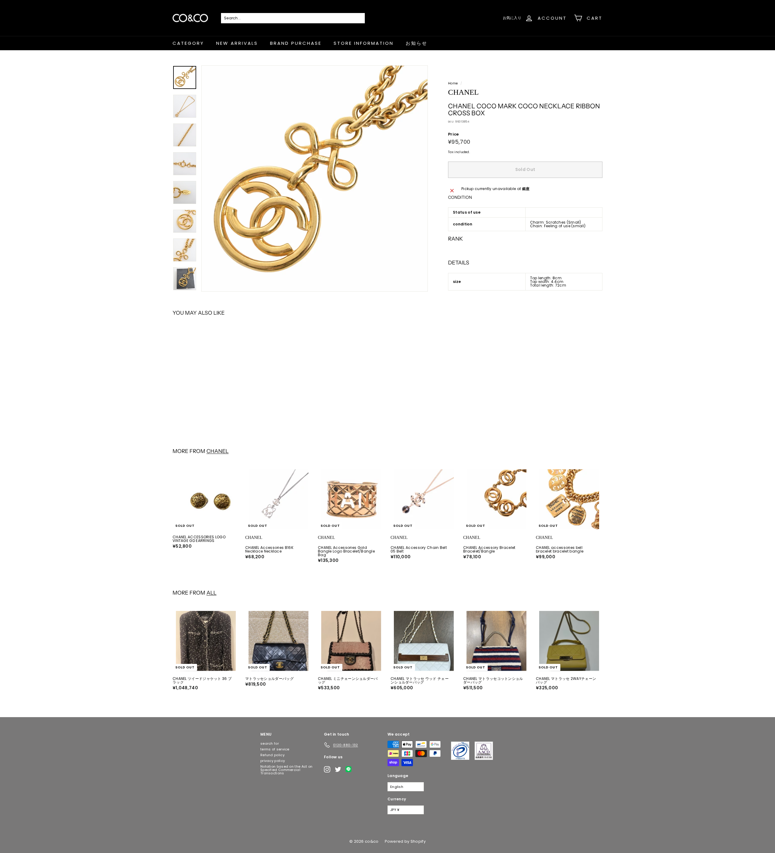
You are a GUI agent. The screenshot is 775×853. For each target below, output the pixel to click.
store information (364, 43)
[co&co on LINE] (350, 769)
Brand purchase (296, 43)
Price (453, 134)
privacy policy (272, 760)
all (211, 592)
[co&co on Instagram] (327, 769)
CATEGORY (188, 43)
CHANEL (217, 451)
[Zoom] (314, 178)
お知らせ (416, 43)
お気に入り (512, 17)
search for (269, 743)
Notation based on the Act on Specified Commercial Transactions (286, 770)
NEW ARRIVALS (237, 43)
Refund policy (272, 755)
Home (453, 83)
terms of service (274, 749)
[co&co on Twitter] (338, 769)
